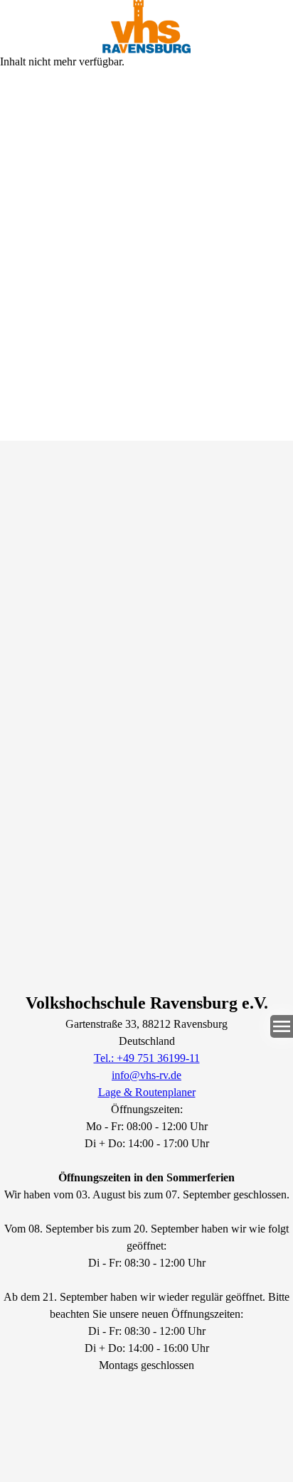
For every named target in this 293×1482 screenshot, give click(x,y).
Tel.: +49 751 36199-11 (147, 1058)
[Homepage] (146, 26)
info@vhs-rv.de (146, 1075)
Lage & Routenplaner (147, 1092)
